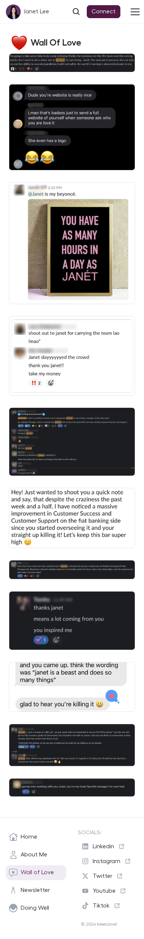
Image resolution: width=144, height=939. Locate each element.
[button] (136, 12)
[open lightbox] (72, 62)
